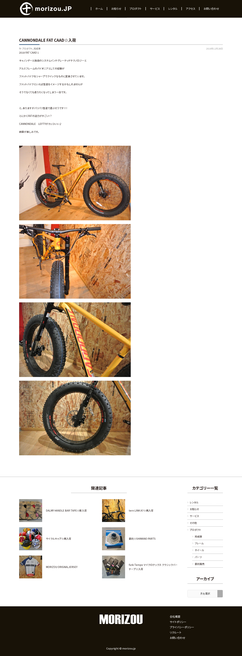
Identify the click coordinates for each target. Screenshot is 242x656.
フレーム (199, 543)
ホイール (199, 550)
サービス (194, 516)
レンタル (194, 502)
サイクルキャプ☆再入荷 (58, 538)
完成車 (37, 48)
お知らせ (194, 509)
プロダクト (27, 48)
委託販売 (200, 564)
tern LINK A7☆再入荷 (141, 510)
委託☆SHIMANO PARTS (142, 538)
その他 (193, 523)
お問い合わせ (177, 638)
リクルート (175, 632)
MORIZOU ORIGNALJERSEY (61, 567)
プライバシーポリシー (182, 627)
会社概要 (175, 616)
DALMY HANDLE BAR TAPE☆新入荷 (66, 510)
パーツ (198, 557)
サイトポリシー (178, 622)
